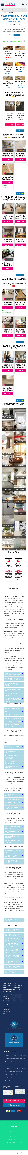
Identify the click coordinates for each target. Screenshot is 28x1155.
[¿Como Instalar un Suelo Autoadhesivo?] (8, 560)
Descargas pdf (8, 1077)
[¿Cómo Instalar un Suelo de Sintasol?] (18, 560)
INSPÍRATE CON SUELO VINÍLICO (14, 404)
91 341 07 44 (14, 1131)
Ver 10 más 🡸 (20, 193)
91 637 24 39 (14, 1134)
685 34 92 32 (14, 1139)
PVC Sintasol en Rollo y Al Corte (14, 95)
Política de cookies (9, 1065)
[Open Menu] (2, 3)
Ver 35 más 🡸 (20, 342)
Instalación (7, 1080)
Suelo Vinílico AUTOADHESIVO (13, 135)
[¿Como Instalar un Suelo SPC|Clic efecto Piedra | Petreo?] (18, 571)
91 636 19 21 (14, 1129)
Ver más (17, 35)
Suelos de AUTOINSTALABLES (14, 279)
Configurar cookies (19, 1065)
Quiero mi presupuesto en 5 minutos (14, 1029)
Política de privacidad (20, 1061)
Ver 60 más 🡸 (20, 130)
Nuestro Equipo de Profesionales (12, 1074)
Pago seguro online (14, 1042)
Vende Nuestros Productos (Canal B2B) (14, 1071)
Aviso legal (7, 1068)
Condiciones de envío (10, 1061)
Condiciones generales (20, 1055)
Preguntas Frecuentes (20, 1068)
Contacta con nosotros (10, 1055)
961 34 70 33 (14, 1137)
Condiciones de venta (20, 1058)
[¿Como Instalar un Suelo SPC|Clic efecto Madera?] (8, 571)
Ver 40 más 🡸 (20, 275)
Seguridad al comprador (10, 1058)
